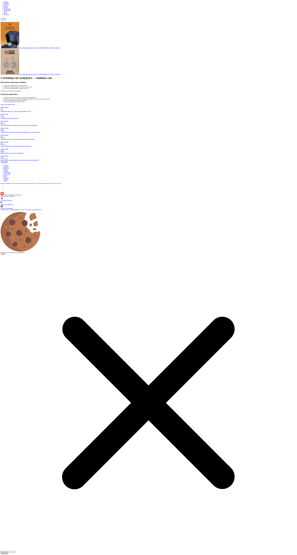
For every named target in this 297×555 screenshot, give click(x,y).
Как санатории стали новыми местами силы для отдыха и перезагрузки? (20, 160)
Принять (3, 254)
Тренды (6, 6)
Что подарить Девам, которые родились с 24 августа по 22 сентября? (19, 125)
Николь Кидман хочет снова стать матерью (12, 153)
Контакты (6, 14)
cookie (19, 252)
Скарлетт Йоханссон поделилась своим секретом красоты (16, 146)
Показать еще (4, 161)
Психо (5, 11)
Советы (6, 179)
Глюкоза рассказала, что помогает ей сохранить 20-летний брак (17, 139)
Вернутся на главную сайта (8, 104)
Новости (6, 2)
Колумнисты (7, 9)
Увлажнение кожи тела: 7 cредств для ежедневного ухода (16, 111)
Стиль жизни (7, 10)
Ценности (6, 4)
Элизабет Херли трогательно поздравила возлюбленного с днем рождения (20, 132)
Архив (5, 180)
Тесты (5, 13)
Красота (6, 7)
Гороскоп (6, 3)
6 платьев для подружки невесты (9, 118)
